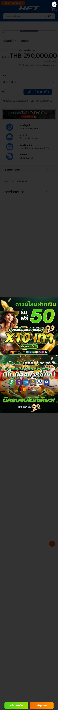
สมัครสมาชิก (16, 705)
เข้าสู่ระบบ (42, 705)
